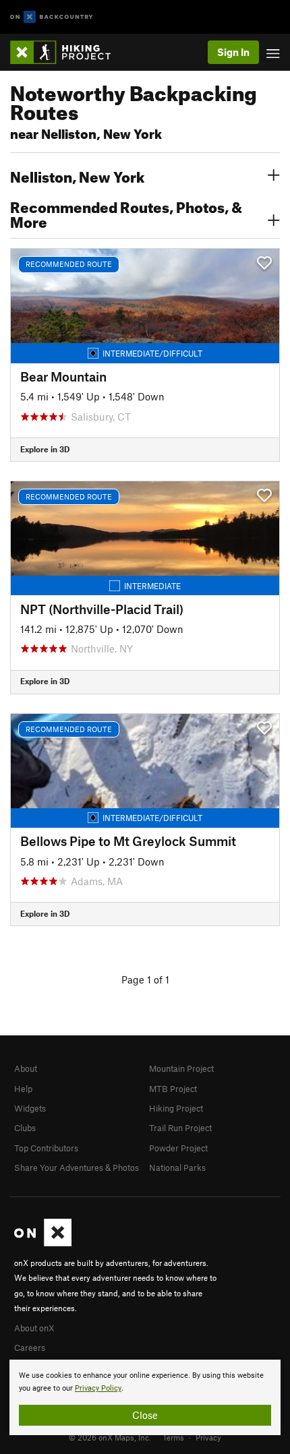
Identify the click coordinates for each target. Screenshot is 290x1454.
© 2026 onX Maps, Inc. (110, 1437)
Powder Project (178, 1148)
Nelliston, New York (77, 175)
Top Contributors (46, 1148)
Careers (29, 1347)
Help (23, 1088)
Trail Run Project (180, 1127)
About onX (34, 1328)
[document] (145, 1397)
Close (145, 1415)
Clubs (25, 1127)
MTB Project (173, 1088)
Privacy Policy (98, 1388)
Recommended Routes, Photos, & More (126, 213)
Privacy (208, 1437)
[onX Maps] (42, 1243)
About (25, 1068)
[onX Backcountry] (51, 17)
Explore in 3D (44, 449)
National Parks (177, 1167)
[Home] (67, 52)
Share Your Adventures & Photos (76, 1167)
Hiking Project (176, 1108)
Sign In (233, 52)
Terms (173, 1437)
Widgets (30, 1108)
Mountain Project (181, 1068)
